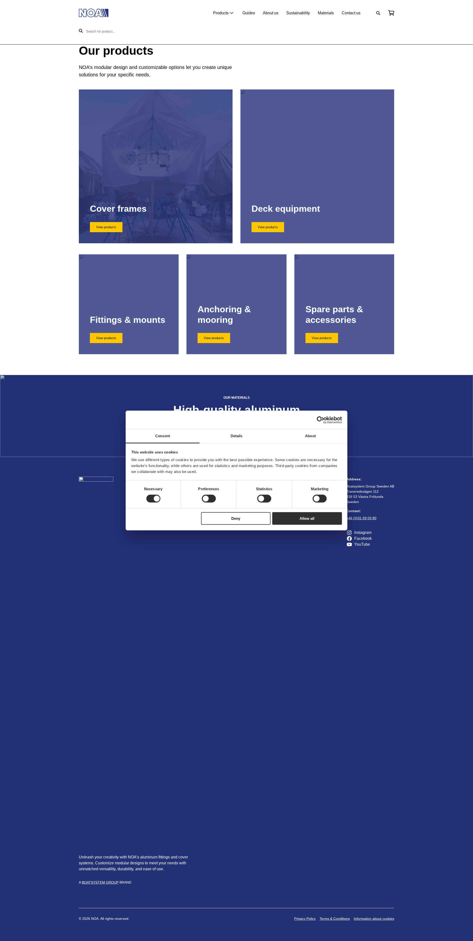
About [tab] (310, 436)
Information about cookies (374, 919)
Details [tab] (237, 436)
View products (106, 227)
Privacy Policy (305, 919)
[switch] (209, 499)
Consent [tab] (162, 436)
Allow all (307, 518)
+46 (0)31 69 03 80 (361, 518)
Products (221, 13)
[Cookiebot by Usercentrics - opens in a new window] (320, 419)
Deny (235, 518)
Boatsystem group (100, 882)
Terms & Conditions (335, 919)
